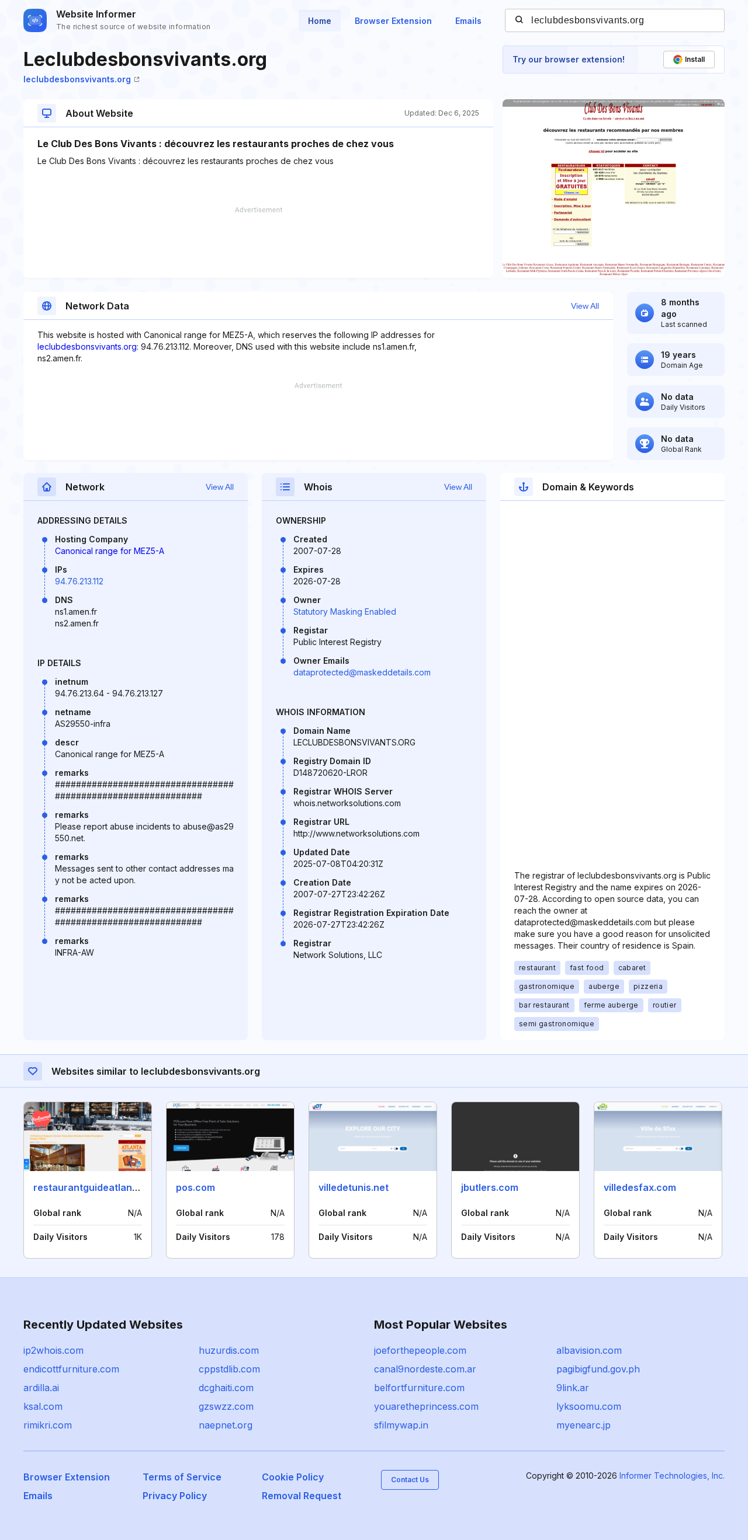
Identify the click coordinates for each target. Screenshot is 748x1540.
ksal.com (43, 1406)
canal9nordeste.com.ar (425, 1369)
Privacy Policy (175, 1495)
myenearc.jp (583, 1425)
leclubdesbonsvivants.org (77, 79)
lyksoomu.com (588, 1406)
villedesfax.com (640, 1187)
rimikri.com (47, 1425)
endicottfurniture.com (71, 1369)
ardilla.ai (41, 1387)
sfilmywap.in (401, 1425)
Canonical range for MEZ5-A (109, 551)
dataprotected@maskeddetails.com (362, 672)
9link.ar (572, 1387)
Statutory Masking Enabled (344, 611)
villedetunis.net (353, 1187)
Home (319, 21)
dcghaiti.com (226, 1387)
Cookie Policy (293, 1477)
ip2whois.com (53, 1350)
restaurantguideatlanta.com (98, 1187)
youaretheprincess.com (426, 1406)
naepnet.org (225, 1425)
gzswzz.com (226, 1406)
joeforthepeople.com (420, 1350)
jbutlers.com (489, 1187)
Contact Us (410, 1479)
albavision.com (589, 1350)
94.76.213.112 (79, 581)
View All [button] (585, 306)
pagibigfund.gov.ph (598, 1369)
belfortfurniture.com (419, 1387)
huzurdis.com (229, 1350)
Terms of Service (182, 1477)
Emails (468, 21)
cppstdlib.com (229, 1369)
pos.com (195, 1187)
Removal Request (301, 1495)
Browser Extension (393, 21)
